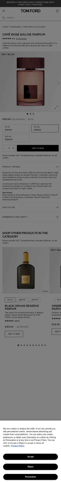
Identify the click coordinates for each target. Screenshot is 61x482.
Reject (30, 467)
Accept (30, 457)
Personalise (30, 477)
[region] (30, 451)
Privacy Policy (17, 446)
